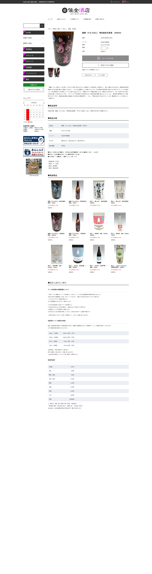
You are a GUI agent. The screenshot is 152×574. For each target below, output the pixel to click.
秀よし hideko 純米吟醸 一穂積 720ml (99, 266)
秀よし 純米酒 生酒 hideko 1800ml (99, 234)
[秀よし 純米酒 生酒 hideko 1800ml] (99, 222)
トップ (50, 19)
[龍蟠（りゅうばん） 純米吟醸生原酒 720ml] (57, 190)
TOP (49, 29)
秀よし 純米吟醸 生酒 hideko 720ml (55, 266)
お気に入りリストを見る (34, 89)
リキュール (29, 55)
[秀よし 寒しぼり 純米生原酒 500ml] (120, 190)
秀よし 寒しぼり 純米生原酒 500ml (120, 202)
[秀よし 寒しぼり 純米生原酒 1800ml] (99, 190)
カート (126, 2)
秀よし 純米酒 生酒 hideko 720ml (120, 234)
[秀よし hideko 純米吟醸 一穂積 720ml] (99, 254)
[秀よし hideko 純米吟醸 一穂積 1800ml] (78, 254)
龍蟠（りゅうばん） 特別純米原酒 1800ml (56, 234)
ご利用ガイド (74, 19)
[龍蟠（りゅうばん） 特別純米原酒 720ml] (78, 222)
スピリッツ (29, 61)
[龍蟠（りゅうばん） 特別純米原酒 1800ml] (57, 222)
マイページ (116, 2)
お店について (61, 19)
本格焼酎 (29, 67)
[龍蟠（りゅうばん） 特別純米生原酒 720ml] (78, 190)
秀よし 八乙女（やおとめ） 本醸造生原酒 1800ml (119, 266)
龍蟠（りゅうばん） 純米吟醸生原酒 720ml (56, 202)
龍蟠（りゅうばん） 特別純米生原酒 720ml (77, 202)
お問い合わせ (99, 19)
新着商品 (29, 49)
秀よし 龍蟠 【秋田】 (70, 29)
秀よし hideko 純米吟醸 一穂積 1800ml (78, 266)
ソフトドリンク (31, 73)
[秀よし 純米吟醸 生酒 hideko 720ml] (57, 254)
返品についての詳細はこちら (90, 70)
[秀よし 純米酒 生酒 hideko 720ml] (120, 222)
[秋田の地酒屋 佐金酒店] (76, 14)
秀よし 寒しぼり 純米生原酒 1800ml (99, 202)
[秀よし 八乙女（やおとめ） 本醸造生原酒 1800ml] (120, 254)
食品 (27, 79)
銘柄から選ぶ (57, 29)
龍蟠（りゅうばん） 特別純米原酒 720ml (77, 234)
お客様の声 (87, 19)
